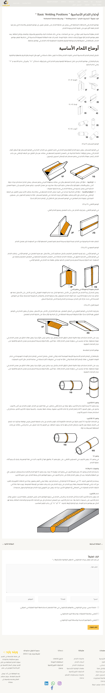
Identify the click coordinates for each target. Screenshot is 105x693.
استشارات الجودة (57, 662)
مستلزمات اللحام (78, 665)
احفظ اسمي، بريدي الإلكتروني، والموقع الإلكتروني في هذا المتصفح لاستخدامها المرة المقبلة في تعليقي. (58, 607)
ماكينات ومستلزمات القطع (74, 675)
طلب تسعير (16, 3)
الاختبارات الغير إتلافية (76, 671)
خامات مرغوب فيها (98, 684)
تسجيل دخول (77, 5)
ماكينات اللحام (79, 659)
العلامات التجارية (52, 2)
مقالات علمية (97, 5)
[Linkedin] (46, 683)
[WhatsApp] (53, 683)
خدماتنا (63, 2)
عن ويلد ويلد (100, 671)
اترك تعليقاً (95, 18)
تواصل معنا (101, 668)
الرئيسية (98, 2)
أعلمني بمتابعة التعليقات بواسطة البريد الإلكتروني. (78, 614)
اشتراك (87, 5)
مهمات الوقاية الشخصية (75, 668)
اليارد (79, 2)
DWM (86, 2)
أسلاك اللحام (79, 662)
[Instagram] (59, 683)
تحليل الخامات (58, 659)
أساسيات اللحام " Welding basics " (77, 18)
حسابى (102, 665)
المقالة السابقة (96, 544)
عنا (92, 2)
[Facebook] (52, 688)
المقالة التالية (8, 544)
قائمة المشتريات (26, 3)
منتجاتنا (71, 2)
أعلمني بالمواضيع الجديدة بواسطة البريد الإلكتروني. (78, 620)
